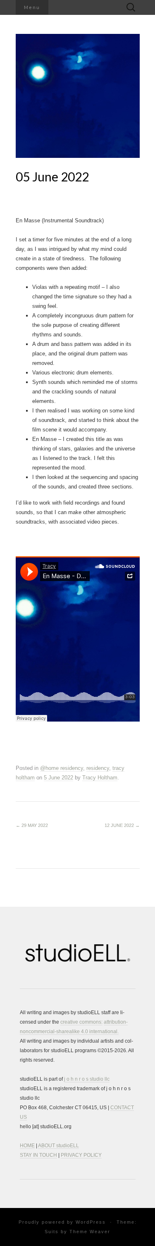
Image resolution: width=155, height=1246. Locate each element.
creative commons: (81, 1022)
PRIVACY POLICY (81, 1155)
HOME (27, 1145)
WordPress (91, 1222)
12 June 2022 (122, 825)
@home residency (61, 768)
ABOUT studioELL (58, 1145)
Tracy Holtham (99, 777)
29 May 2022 (32, 825)
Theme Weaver (89, 1231)
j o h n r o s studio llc (87, 1079)
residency (97, 768)
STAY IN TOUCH (38, 1155)
